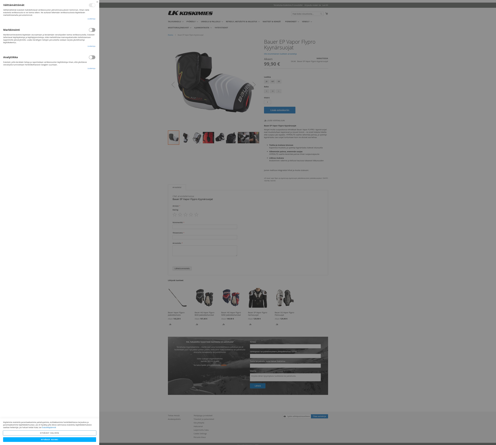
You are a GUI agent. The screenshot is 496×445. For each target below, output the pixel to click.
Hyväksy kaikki (49, 439)
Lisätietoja (91, 19)
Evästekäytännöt (49, 427)
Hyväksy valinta (49, 433)
